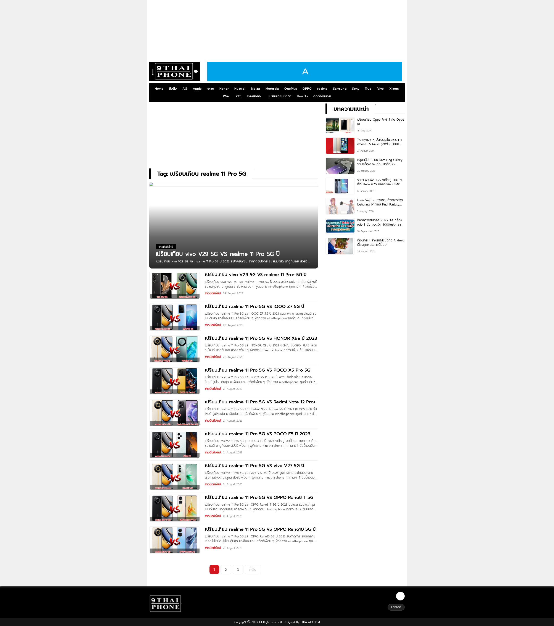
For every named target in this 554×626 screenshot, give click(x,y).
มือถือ (173, 88)
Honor (224, 88)
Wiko (226, 96)
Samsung (339, 88)
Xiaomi (394, 88)
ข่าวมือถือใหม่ (213, 293)
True (368, 88)
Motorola (272, 88)
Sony (355, 88)
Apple (197, 88)
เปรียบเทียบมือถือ (280, 96)
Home (159, 88)
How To (302, 96)
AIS (184, 88)
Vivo (380, 88)
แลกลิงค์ (396, 607)
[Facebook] (400, 596)
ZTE (238, 96)
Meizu (255, 88)
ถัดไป (252, 569)
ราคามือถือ (254, 96)
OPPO (307, 88)
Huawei (239, 88)
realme (322, 88)
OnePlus (290, 88)
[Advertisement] (277, 29)
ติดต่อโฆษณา (322, 96)
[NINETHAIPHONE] (174, 71)
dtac (210, 88)
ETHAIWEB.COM (309, 622)
